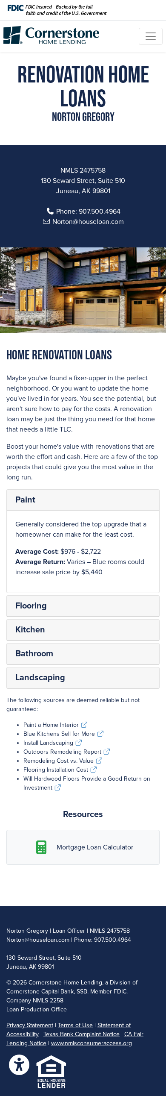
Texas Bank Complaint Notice (81, 1034)
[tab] (83, 500)
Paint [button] (25, 500)
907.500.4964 (99, 211)
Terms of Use (75, 1025)
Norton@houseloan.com (88, 221)
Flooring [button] (31, 606)
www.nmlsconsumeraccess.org (91, 1043)
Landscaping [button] (40, 678)
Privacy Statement (29, 1025)
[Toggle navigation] (151, 36)
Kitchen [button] (30, 630)
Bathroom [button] (34, 654)
